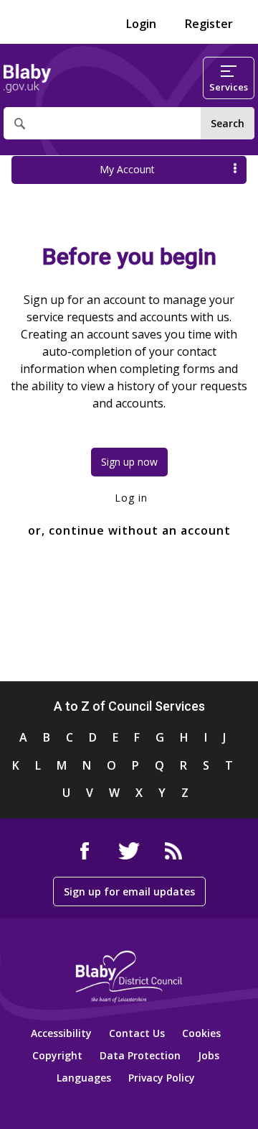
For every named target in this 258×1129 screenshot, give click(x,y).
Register (209, 24)
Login (141, 24)
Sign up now (129, 462)
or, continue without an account (129, 530)
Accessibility (61, 1033)
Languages (84, 1077)
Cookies (201, 1033)
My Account (127, 169)
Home (27, 78)
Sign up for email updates (129, 891)
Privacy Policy (161, 1077)
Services (228, 86)
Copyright (57, 1055)
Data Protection (140, 1055)
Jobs (208, 1055)
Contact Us (137, 1033)
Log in (129, 497)
